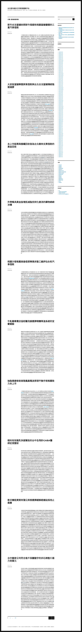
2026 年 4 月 (61, 56)
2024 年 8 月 (61, 77)
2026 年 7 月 (61, 53)
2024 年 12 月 (61, 73)
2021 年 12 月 (61, 100)
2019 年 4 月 (61, 128)
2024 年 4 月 (61, 82)
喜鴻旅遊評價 (10, 33)
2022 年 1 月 (61, 99)
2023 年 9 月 (61, 90)
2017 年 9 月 (61, 147)
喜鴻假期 (60, 167)
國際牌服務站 (61, 178)
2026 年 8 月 (61, 52)
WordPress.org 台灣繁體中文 (64, 194)
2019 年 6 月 (61, 126)
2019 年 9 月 (61, 122)
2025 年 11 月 (61, 61)
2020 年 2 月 (61, 116)
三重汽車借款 (46, 406)
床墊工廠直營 (47, 104)
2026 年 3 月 (61, 57)
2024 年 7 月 (61, 79)
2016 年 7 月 (61, 155)
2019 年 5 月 (61, 127)
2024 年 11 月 (61, 74)
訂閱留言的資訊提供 (62, 192)
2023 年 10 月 (61, 89)
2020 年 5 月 (61, 113)
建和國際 (36, 127)
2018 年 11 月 (61, 134)
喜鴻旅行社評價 (61, 173)
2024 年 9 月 (61, 76)
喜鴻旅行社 (60, 169)
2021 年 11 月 (61, 101)
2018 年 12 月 (61, 133)
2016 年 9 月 (61, 153)
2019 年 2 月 (61, 130)
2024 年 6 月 (61, 80)
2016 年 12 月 (61, 152)
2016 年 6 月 (61, 156)
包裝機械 (60, 166)
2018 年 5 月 (61, 141)
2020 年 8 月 (61, 109)
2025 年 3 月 (61, 69)
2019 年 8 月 (61, 123)
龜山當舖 (31, 134)
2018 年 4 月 (61, 142)
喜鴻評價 (60, 177)
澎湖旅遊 (60, 182)
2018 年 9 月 (61, 136)
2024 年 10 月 (61, 75)
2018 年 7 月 (61, 139)
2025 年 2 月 (61, 70)
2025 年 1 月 (61, 72)
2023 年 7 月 (61, 93)
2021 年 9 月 (61, 102)
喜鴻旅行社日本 (61, 170)
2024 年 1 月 (61, 86)
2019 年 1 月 (61, 132)
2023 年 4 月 (61, 96)
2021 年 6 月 (61, 103)
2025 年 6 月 (61, 66)
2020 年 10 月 (61, 108)
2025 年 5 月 (61, 67)
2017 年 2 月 (61, 150)
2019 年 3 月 (61, 129)
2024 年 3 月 (61, 83)
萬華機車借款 (31, 278)
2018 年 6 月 (61, 140)
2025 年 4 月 (61, 68)
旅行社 (60, 181)
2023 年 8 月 (61, 92)
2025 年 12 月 (61, 60)
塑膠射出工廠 (61, 180)
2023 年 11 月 (61, 88)
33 (15, 618)
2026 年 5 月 (61, 55)
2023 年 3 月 (61, 97)
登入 (59, 190)
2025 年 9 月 (61, 62)
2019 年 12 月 (61, 119)
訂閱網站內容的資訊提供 (63, 191)
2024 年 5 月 (61, 81)
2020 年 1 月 (61, 117)
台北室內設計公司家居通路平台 (18, 8)
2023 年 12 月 (61, 87)
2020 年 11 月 (61, 107)
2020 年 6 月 (61, 112)
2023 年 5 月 (61, 95)
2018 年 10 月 (61, 135)
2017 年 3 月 (61, 149)
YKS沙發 (60, 164)
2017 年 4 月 (61, 148)
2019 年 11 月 (61, 120)
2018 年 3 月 (61, 143)
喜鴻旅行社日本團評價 (62, 171)
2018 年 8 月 (61, 137)
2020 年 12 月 (61, 106)
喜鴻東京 (60, 176)
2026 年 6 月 (61, 54)
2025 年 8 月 (61, 63)
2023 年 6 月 (61, 94)
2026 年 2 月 (61, 59)
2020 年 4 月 (61, 114)
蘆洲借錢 (50, 110)
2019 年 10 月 (61, 121)
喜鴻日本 (60, 175)
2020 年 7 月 (61, 110)
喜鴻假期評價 (61, 168)
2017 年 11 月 (61, 146)
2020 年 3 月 (61, 115)
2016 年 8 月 (61, 154)
